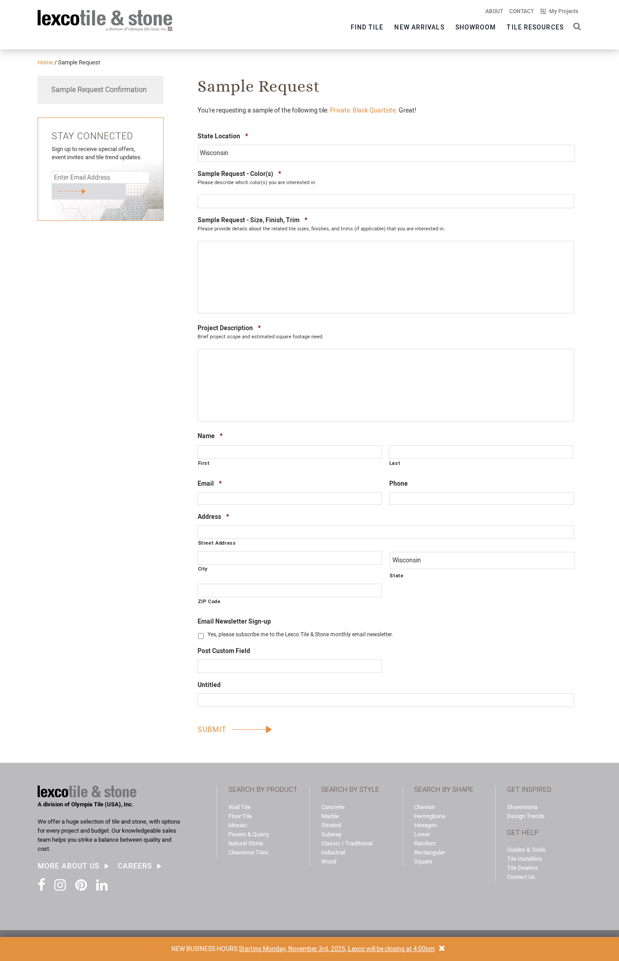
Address (213, 516)
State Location (223, 136)
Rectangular (429, 852)
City (203, 569)
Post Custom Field (224, 650)
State (396, 575)
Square (423, 861)
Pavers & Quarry (248, 834)
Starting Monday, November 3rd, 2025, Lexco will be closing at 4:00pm (337, 948)
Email (210, 483)
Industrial (333, 852)
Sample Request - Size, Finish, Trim (252, 220)
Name (210, 435)
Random (424, 843)
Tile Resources (535, 27)
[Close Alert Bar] (442, 949)
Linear (422, 834)
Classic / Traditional (346, 843)
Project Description (229, 328)
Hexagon (425, 825)
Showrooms (522, 807)
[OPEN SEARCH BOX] (575, 25)
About (494, 11)
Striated (331, 825)
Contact (521, 11)
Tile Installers (524, 858)
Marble (330, 816)
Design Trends (526, 816)
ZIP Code (209, 601)
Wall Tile (239, 807)
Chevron (424, 807)
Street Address (217, 543)
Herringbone (429, 816)
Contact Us (521, 876)
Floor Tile (240, 816)
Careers (135, 866)
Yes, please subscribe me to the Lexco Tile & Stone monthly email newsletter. (300, 634)
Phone (398, 483)
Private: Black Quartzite (363, 110)
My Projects (563, 11)
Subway (331, 834)
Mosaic (237, 825)
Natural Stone (245, 843)
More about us (69, 866)
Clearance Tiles (248, 852)
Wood (328, 861)
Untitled (209, 684)
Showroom (475, 27)
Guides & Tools (526, 849)
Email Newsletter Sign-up (234, 621)
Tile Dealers (522, 867)
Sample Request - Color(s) (239, 173)
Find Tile (367, 27)
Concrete (332, 807)
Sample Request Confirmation (99, 89)
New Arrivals (419, 27)
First (204, 463)
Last (395, 463)
